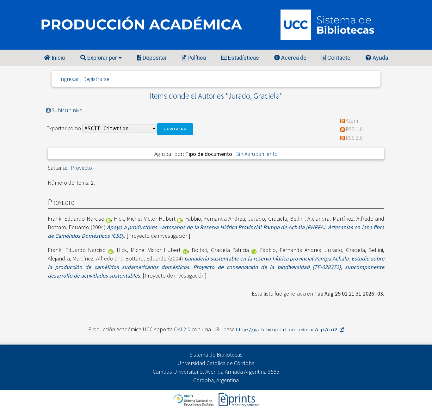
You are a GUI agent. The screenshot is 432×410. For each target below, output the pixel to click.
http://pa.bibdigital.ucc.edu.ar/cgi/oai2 (288, 329)
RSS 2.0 (354, 137)
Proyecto (81, 167)
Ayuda (379, 57)
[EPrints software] (238, 399)
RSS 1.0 (354, 129)
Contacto (338, 57)
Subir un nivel (68, 110)
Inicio (57, 57)
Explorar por (102, 57)
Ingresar (69, 79)
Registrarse (96, 79)
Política (196, 57)
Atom (352, 120)
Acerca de (293, 57)
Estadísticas (243, 57)
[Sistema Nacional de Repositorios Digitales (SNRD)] (194, 399)
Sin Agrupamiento (257, 153)
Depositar (154, 57)
